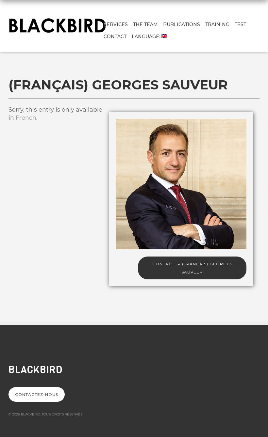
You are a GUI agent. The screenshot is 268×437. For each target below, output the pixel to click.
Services (116, 24)
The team (145, 24)
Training (217, 24)
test (240, 24)
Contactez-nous (36, 394)
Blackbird (35, 369)
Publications (181, 24)
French (26, 117)
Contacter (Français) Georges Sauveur (192, 267)
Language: (146, 36)
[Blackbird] (57, 25)
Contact (115, 36)
